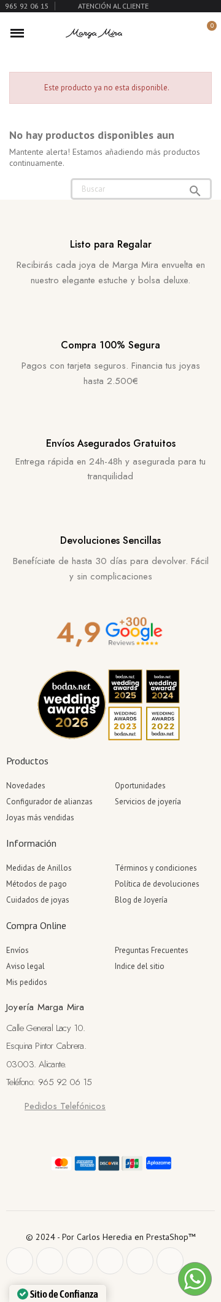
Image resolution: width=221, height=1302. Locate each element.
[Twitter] (49, 1260)
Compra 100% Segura (110, 345)
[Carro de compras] (205, 33)
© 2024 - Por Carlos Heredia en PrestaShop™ (111, 1236)
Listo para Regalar (111, 244)
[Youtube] (139, 1260)
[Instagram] (109, 1260)
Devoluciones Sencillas (110, 540)
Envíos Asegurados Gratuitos (111, 443)
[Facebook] (19, 1260)
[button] (164, 33)
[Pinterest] (79, 1260)
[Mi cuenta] (186, 33)
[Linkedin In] (170, 1260)
